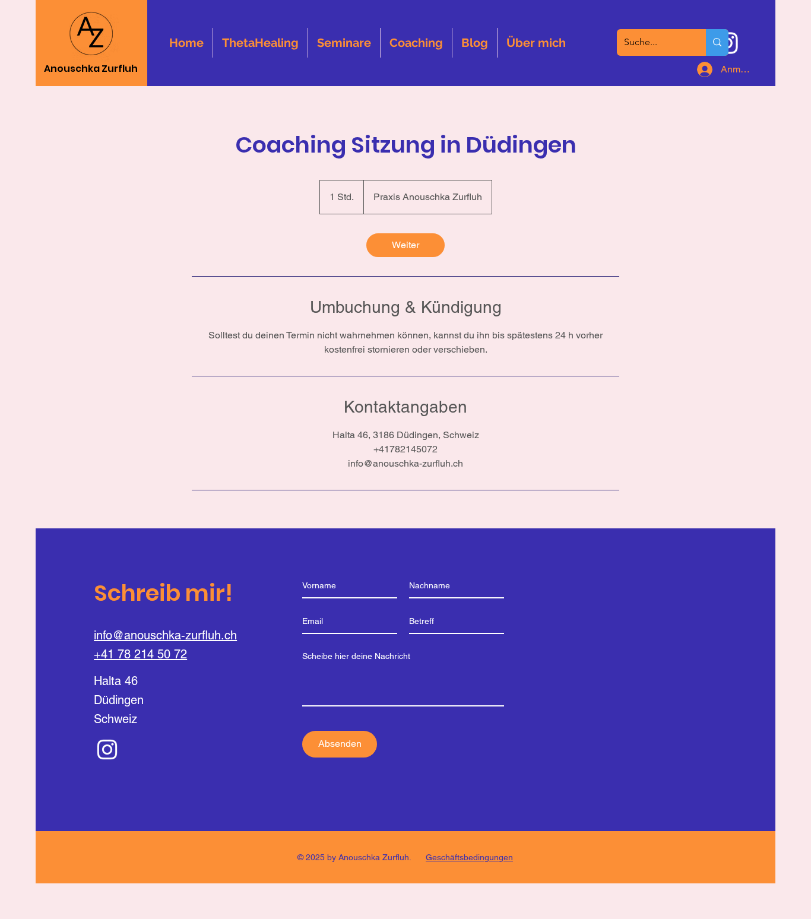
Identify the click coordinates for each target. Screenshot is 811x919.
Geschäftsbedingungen (469, 857)
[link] (405, 245)
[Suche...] (717, 42)
